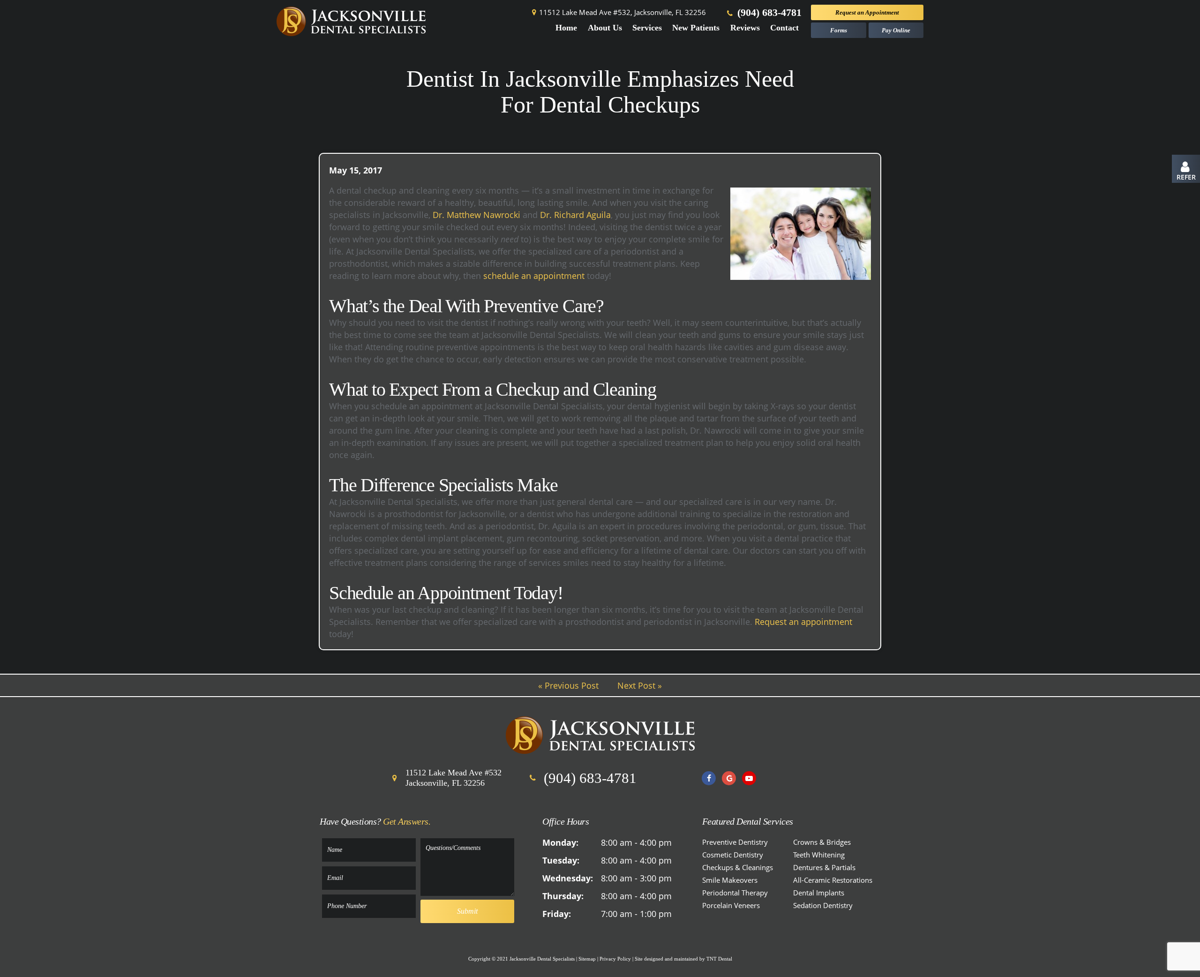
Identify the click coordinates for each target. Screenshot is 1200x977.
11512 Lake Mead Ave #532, (622, 12)
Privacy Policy (615, 959)
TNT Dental (719, 959)
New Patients (696, 27)
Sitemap (587, 959)
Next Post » (639, 685)
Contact (784, 27)
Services (647, 27)
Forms (838, 30)
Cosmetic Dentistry (732, 854)
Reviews (745, 27)
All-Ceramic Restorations (832, 880)
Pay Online (896, 30)
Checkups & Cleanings (737, 867)
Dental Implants (818, 892)
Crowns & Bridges (822, 842)
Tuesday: (560, 860)
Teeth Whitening (819, 854)
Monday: (560, 842)
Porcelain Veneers (731, 905)
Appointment (867, 12)
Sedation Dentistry (823, 905)
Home (566, 27)
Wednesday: (567, 878)
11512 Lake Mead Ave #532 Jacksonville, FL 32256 (453, 778)
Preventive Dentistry (735, 842)
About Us (605, 27)
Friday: (556, 913)
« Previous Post (568, 685)
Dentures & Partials (824, 867)
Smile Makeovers (730, 880)
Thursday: (563, 896)
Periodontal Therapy (735, 892)
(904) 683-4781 (768, 12)
